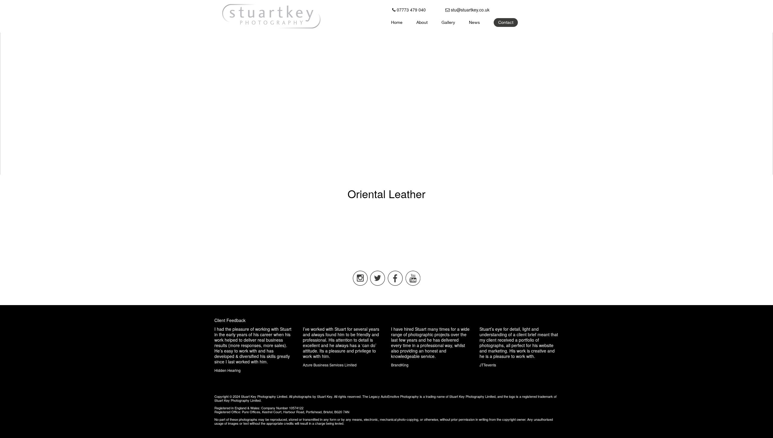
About (422, 23)
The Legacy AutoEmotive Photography (390, 396)
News (474, 23)
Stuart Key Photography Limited (264, 396)
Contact (505, 23)
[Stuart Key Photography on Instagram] (360, 284)
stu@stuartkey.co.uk (469, 10)
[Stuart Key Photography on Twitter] (378, 284)
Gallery (448, 23)
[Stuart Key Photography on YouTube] (413, 284)
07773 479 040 (411, 10)
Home (397, 23)
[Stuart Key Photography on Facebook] (395, 284)
